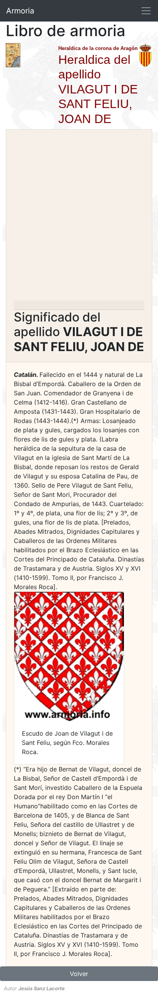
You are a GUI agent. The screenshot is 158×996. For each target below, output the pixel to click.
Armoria (20, 10)
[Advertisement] (79, 217)
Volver (79, 974)
